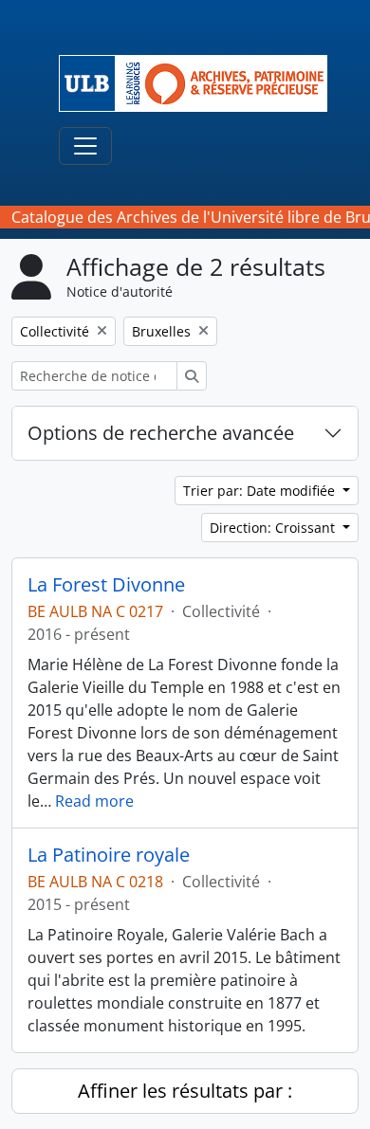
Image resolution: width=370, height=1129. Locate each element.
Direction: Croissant (274, 528)
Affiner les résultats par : (185, 1090)
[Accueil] (200, 83)
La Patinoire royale (109, 855)
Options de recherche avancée (161, 433)
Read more (94, 801)
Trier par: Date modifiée (261, 491)
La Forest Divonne (106, 585)
